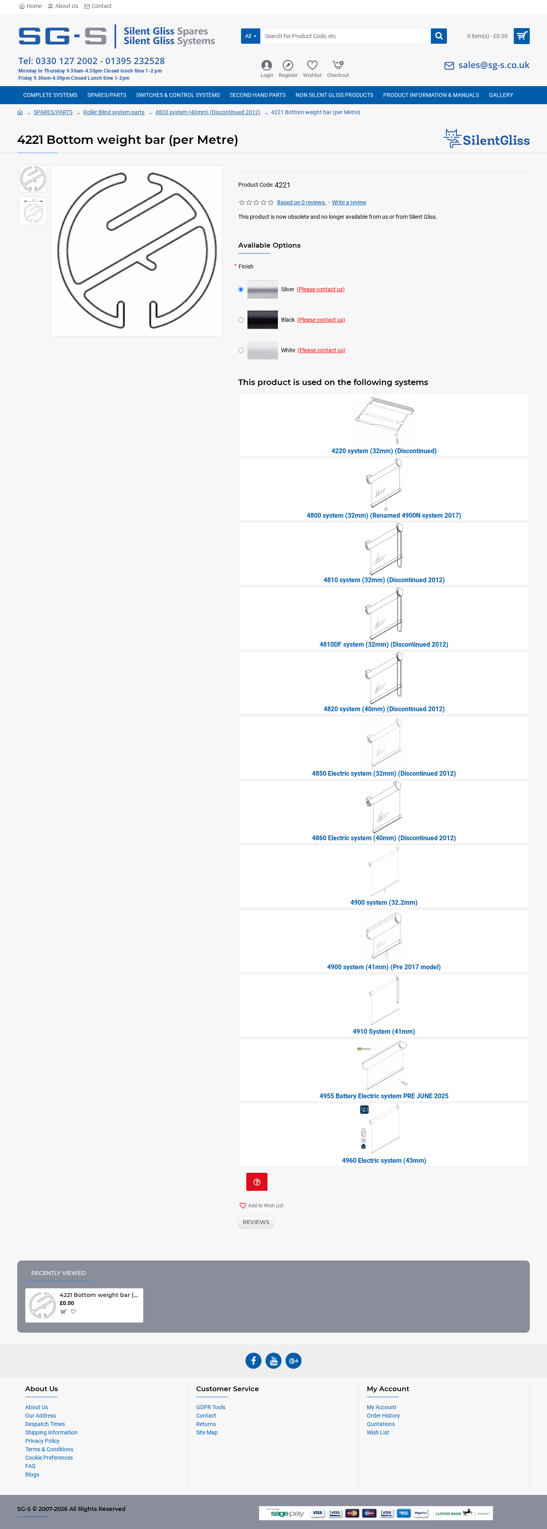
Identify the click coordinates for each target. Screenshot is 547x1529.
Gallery (501, 95)
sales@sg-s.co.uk (494, 64)
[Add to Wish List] (74, 1312)
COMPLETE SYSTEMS (50, 95)
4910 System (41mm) (384, 1031)
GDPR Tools (210, 1407)
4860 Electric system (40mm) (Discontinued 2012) (384, 838)
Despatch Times (45, 1424)
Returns (206, 1424)
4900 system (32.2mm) (384, 902)
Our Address (40, 1415)
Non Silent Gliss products (334, 95)
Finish (246, 266)
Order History (383, 1415)
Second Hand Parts (258, 95)
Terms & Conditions (49, 1449)
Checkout (338, 75)
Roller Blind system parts (114, 112)
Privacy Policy (42, 1441)
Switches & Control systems (178, 95)
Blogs (32, 1474)
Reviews (256, 1222)
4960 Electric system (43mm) (384, 1160)
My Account (381, 1407)
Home (34, 6)
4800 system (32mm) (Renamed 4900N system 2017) (384, 515)
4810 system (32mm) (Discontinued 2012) (384, 580)
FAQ (30, 1466)
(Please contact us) (321, 289)
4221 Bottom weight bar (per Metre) (100, 1295)
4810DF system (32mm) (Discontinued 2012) (384, 644)
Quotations (381, 1424)
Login (267, 75)
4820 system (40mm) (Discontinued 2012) (207, 112)
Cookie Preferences (49, 1457)
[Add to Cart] (63, 1312)
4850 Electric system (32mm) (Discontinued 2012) (384, 773)
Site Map (207, 1432)
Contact (102, 6)
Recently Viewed (58, 1273)
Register (288, 75)
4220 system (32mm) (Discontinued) (384, 451)
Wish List (378, 1432)
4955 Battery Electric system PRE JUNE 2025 (384, 1096)
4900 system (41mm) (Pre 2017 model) (384, 967)
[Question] (256, 1182)
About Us (66, 6)
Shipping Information (51, 1432)
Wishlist (312, 75)
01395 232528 (135, 60)
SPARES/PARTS (106, 95)
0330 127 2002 (67, 60)
